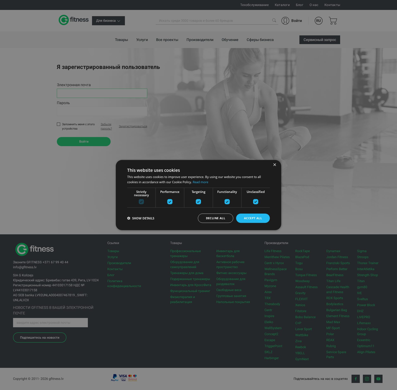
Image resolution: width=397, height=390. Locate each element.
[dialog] (198, 195)
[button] (140, 218)
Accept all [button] (253, 218)
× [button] (274, 164)
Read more (200, 182)
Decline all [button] (215, 218)
